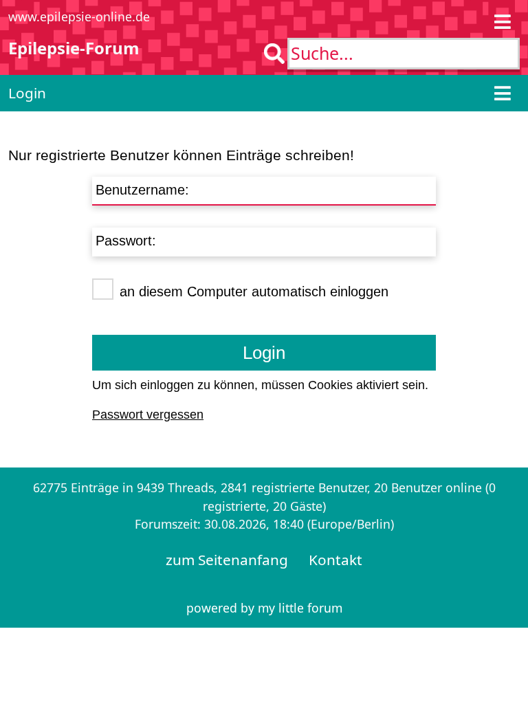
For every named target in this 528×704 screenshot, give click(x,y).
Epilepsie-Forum (74, 47)
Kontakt (335, 559)
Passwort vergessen (148, 414)
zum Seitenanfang (227, 559)
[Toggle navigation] (502, 22)
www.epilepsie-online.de (79, 16)
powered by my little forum (264, 608)
